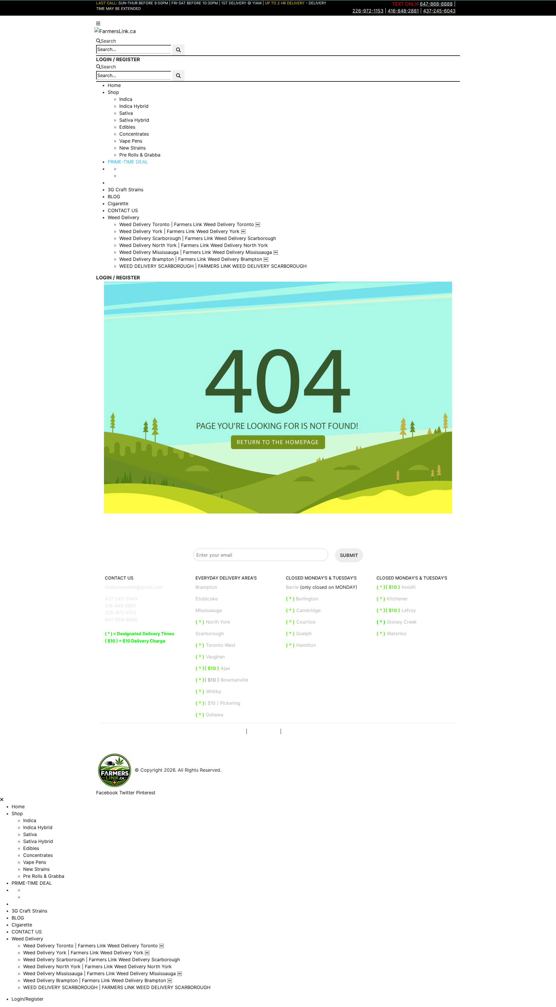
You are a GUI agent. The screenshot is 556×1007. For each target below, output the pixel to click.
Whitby (212, 691)
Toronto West (215, 645)
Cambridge (303, 610)
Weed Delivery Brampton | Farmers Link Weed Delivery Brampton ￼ (193, 259)
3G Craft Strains (125, 189)
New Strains (132, 148)
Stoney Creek (397, 622)
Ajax (212, 668)
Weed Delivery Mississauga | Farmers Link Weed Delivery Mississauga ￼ (198, 252)
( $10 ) (211, 680)
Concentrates (134, 134)
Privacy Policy (228, 731)
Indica (125, 99)
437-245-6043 (121, 599)
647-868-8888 (121, 619)
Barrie (292, 587)
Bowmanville (233, 680)
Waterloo (392, 633)
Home (114, 85)
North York (212, 622)
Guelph (299, 633)
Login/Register (27, 999)
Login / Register (118, 59)
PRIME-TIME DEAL (128, 162)
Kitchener (392, 599)
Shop (113, 92)
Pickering (229, 703)
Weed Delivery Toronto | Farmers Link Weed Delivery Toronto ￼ (189, 224)
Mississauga (208, 610)
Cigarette (118, 203)
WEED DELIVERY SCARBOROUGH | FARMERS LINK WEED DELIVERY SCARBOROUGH (213, 266)
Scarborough (209, 633)
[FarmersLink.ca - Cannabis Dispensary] (115, 30)
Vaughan (210, 657)
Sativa (126, 113)
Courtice (300, 622)
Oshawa (213, 715)
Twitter (127, 792)
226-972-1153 (120, 613)
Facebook (107, 792)
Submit (349, 555)
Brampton (206, 587)
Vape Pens (130, 141)
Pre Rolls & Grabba (139, 155)
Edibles (127, 127)
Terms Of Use (264, 731)
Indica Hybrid (134, 106)
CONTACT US (123, 210)
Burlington (303, 599)
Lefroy (396, 610)
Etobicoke (206, 599)
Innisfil (396, 587)
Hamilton (301, 645)
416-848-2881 (120, 606)
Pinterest (146, 792)
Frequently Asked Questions (312, 731)
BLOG (114, 196)
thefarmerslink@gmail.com (134, 587)
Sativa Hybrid (134, 120)
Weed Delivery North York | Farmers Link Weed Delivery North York (193, 245)
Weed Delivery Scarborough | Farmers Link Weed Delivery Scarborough (197, 238)
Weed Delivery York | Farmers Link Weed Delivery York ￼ (182, 231)
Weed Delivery (123, 217)
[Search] (178, 49)
